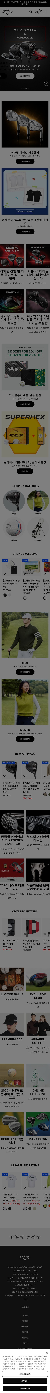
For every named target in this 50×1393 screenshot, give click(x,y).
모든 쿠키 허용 (24, 1388)
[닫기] (47, 1353)
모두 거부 (25, 1381)
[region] (25, 1371)
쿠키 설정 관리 (24, 1374)
